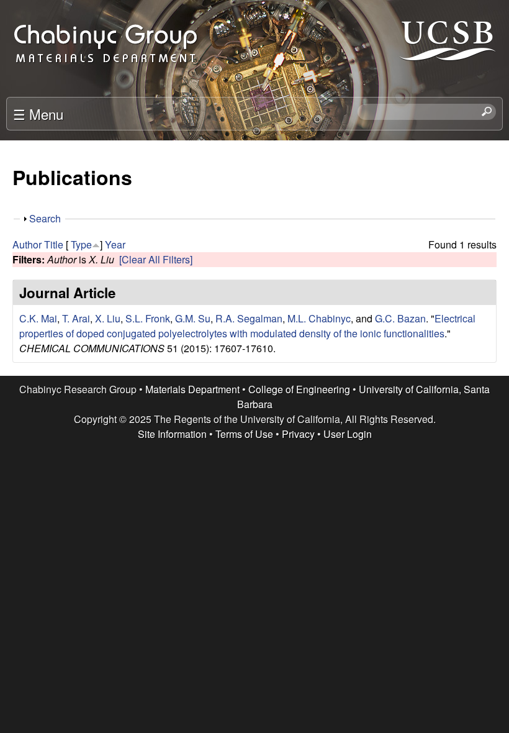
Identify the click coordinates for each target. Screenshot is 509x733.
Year (115, 244)
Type (81, 244)
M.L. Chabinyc (319, 318)
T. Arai (76, 318)
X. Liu (107, 318)
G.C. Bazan (400, 318)
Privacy (298, 434)
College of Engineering (299, 389)
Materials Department (192, 389)
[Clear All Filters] (155, 259)
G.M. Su (192, 318)
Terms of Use (244, 434)
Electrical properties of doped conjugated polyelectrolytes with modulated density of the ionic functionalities (247, 325)
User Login (347, 434)
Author (27, 244)
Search (45, 218)
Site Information (172, 434)
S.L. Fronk (147, 318)
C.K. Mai (38, 318)
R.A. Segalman (248, 318)
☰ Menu (38, 114)
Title (53, 244)
